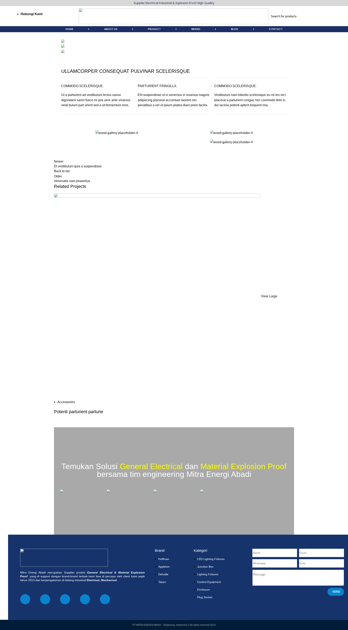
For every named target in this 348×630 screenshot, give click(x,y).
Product (154, 29)
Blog (234, 29)
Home (69, 29)
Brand (195, 29)
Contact (276, 29)
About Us (110, 29)
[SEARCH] (324, 16)
